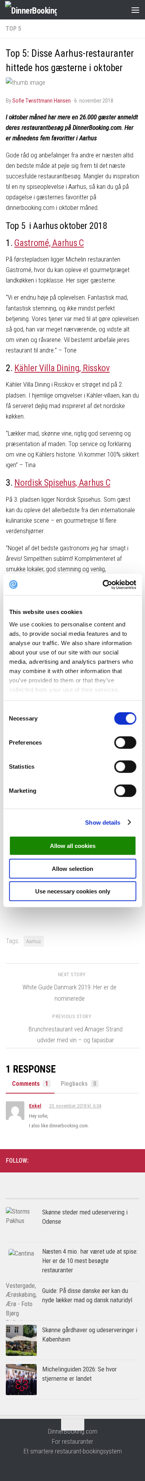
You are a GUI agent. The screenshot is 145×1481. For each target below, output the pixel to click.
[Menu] (135, 9)
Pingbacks (78, 1083)
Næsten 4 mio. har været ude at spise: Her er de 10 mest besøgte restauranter (90, 1260)
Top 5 (13, 28)
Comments (30, 1083)
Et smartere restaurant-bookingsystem (73, 1451)
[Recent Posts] (106, 1195)
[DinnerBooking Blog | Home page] (39, 10)
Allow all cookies (73, 846)
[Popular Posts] (39, 1195)
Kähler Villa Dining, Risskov (62, 368)
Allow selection (72, 868)
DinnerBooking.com (72, 1431)
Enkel (35, 1106)
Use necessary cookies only (72, 891)
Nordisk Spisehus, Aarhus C (62, 482)
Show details (102, 822)
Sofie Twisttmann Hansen (41, 100)
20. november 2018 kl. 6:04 (75, 1106)
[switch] (125, 742)
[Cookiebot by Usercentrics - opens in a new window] (103, 584)
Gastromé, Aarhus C (49, 242)
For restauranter (72, 1441)
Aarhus (33, 941)
